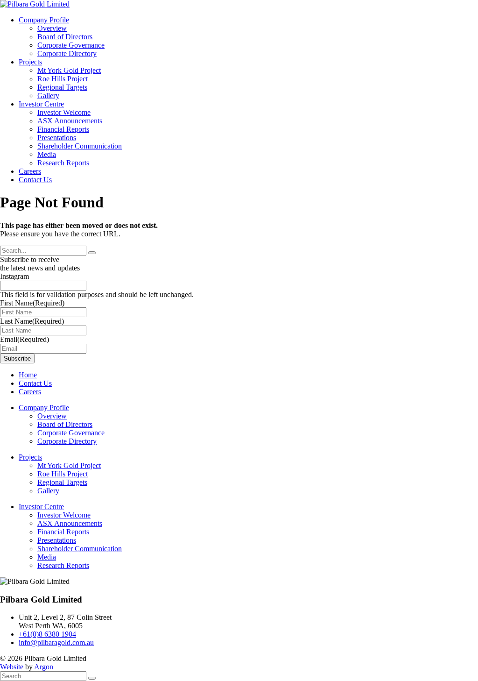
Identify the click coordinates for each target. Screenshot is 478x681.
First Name (32, 303)
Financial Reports (63, 129)
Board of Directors (64, 37)
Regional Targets (62, 87)
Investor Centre (41, 104)
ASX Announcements (69, 121)
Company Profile (44, 20)
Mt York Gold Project (69, 70)
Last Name (32, 321)
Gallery (48, 95)
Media (46, 154)
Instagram (14, 276)
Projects (30, 62)
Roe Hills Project (62, 79)
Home (28, 375)
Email (24, 339)
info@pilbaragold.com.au (56, 642)
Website (11, 667)
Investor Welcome (64, 112)
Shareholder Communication (79, 146)
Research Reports (63, 163)
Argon (43, 667)
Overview (52, 28)
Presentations (56, 138)
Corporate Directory (67, 53)
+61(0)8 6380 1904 (47, 634)
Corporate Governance (71, 45)
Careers (30, 171)
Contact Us (35, 180)
